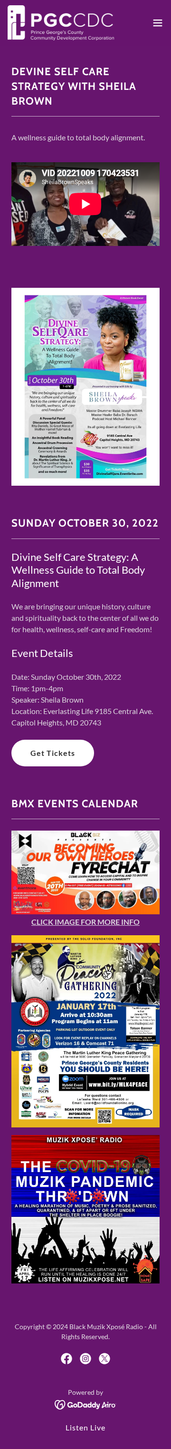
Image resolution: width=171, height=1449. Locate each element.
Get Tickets (52, 752)
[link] (61, 23)
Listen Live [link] (85, 1427)
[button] (157, 22)
